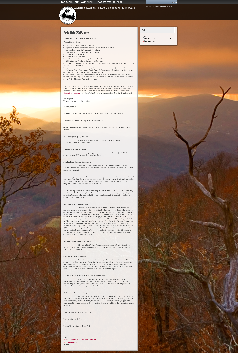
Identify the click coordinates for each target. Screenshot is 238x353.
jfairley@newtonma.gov (72, 93)
